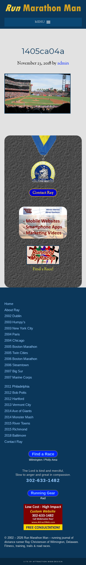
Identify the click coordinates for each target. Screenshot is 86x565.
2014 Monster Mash (18, 417)
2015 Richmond (15, 429)
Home (8, 304)
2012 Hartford (14, 399)
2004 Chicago (14, 340)
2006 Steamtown (16, 365)
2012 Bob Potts (15, 392)
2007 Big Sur (13, 371)
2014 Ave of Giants (18, 411)
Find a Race (43, 453)
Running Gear (43, 493)
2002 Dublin (12, 316)
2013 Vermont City (17, 405)
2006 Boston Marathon (20, 359)
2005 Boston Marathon (20, 346)
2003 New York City (18, 328)
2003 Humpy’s (14, 322)
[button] (40, 22)
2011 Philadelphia (16, 386)
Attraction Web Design (48, 561)
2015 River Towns (17, 423)
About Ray (12, 310)
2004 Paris (12, 334)
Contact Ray (43, 193)
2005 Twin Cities (16, 353)
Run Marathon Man (43, 7)
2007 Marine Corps (18, 377)
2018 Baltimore (15, 435)
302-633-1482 (43, 480)
